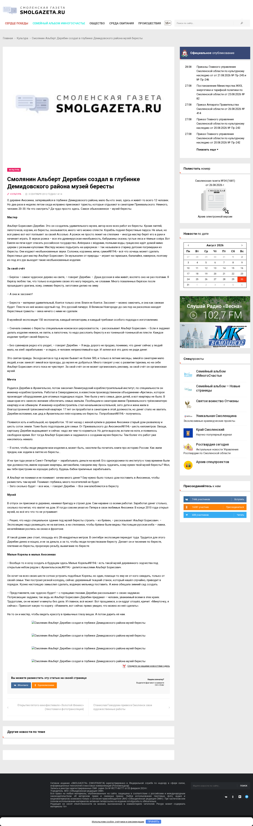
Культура (22, 38)
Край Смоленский (210, 429)
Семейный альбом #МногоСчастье (59, 23)
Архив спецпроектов (212, 462)
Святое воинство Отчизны (217, 401)
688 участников (218, 515)
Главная (8, 38)
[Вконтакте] (226, 797)
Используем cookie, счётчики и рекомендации (118, 821)
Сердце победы (16, 23)
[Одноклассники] (233, 797)
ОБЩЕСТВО (97, 23)
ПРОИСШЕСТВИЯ (149, 23)
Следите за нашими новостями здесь (148, 666)
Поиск (243, 786)
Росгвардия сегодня (212, 444)
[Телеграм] (247, 797)
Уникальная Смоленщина (216, 416)
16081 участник (218, 507)
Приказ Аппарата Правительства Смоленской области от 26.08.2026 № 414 (221, 109)
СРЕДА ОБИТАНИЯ (121, 23)
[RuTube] (240, 797)
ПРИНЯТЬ (153, 821)
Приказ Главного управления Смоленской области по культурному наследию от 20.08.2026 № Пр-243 (220, 124)
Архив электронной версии (215, 216)
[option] (215, 198)
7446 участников (218, 499)
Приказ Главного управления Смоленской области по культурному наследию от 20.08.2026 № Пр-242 (220, 138)
